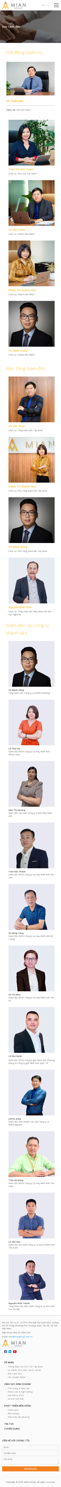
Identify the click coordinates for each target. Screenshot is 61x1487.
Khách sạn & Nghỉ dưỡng (20, 1392)
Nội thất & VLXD (16, 1395)
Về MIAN (9, 1362)
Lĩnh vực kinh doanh (17, 1384)
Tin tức (9, 1423)
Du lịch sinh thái (16, 1399)
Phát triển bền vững (17, 1405)
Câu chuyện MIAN (16, 1377)
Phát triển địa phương (19, 1417)
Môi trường (13, 1413)
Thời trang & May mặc (19, 1388)
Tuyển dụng (12, 1428)
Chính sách (13, 1410)
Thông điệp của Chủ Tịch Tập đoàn (25, 1367)
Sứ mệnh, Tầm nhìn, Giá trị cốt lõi (24, 1370)
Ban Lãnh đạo (15, 1374)
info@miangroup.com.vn (21, 1336)
